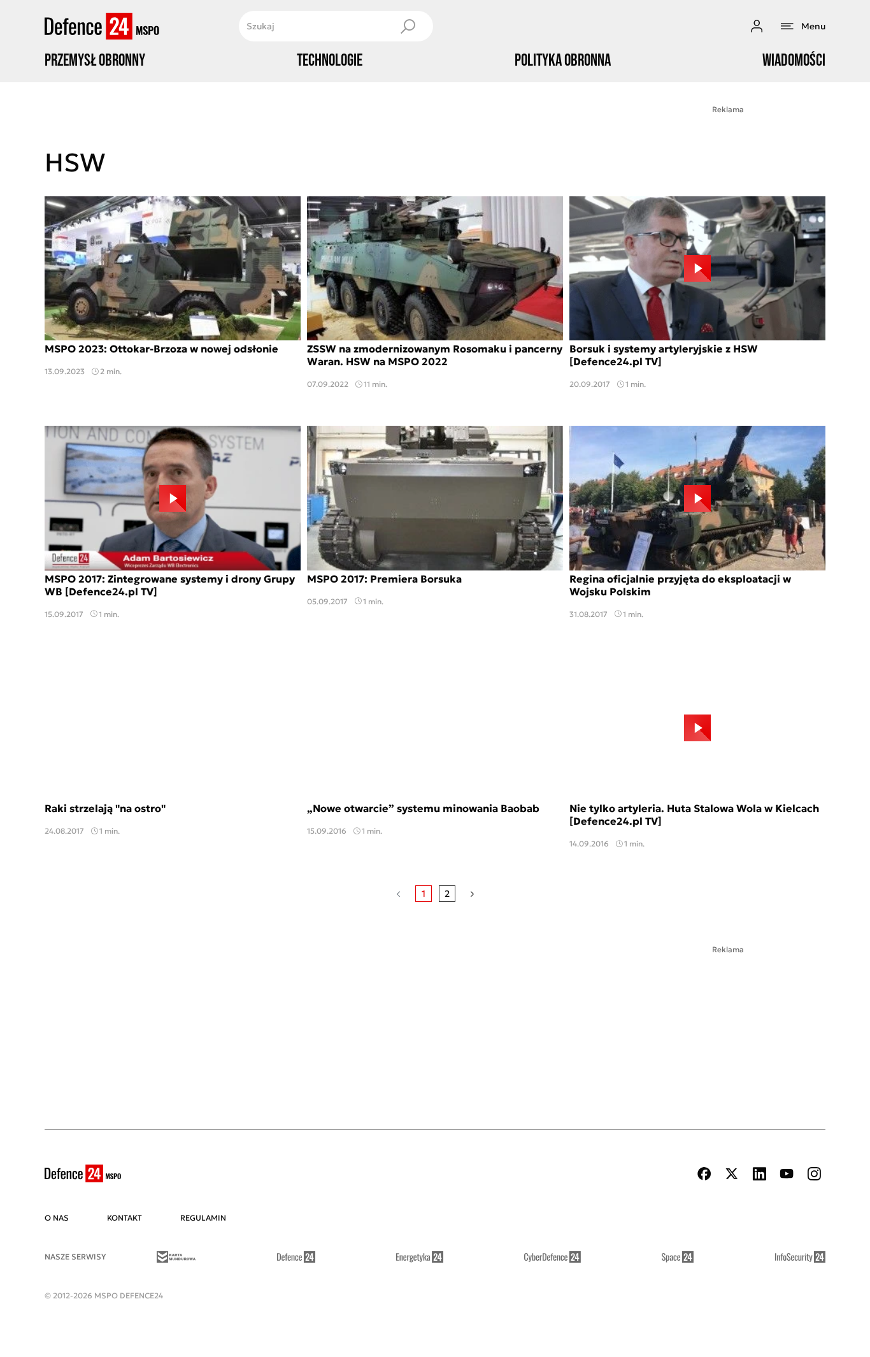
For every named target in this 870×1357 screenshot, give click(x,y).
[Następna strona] (472, 893)
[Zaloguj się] (756, 26)
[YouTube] (786, 1174)
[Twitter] (731, 1174)
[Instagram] (813, 1174)
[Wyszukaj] (407, 26)
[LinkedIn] (759, 1174)
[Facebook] (704, 1174)
